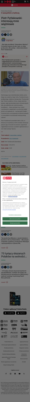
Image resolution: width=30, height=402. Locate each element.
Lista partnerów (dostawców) (9, 209)
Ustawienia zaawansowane (15, 215)
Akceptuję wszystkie (15, 223)
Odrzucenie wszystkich (15, 219)
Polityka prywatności (12, 196)
